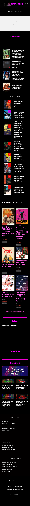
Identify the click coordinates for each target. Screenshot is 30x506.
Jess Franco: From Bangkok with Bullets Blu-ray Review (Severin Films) (19, 168)
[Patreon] (10, 481)
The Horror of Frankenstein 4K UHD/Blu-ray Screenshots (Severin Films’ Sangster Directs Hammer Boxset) (18, 76)
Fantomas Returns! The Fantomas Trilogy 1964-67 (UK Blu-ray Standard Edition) (22, 232)
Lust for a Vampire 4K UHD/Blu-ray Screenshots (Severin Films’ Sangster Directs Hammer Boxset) (18, 54)
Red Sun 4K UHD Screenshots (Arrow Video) (17, 87)
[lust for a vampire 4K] (6, 54)
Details (4, 241)
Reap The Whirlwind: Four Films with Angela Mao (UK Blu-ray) (8, 231)
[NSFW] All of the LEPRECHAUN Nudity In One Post (7, 388)
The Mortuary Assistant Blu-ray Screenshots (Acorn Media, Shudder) (18, 64)
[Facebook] (6, 481)
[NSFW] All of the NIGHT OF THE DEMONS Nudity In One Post (22, 403)
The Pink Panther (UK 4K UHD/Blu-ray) (8, 295)
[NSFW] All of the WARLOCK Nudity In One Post (22, 387)
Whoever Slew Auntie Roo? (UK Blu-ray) (21, 262)
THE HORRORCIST (7, 469)
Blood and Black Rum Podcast (15, 489)
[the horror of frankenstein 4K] (6, 75)
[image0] (22, 396)
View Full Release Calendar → (15, 311)
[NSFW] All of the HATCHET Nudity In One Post (15, 371)
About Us (10, 486)
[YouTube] (13, 481)
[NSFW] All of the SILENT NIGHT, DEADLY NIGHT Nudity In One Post (7, 404)
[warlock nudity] (22, 381)
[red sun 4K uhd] (6, 87)
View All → (25, 202)
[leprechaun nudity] (8, 381)
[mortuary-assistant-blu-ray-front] (6, 64)
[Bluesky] (16, 481)
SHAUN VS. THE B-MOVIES (9, 423)
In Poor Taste (18, 486)
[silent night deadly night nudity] (8, 396)
